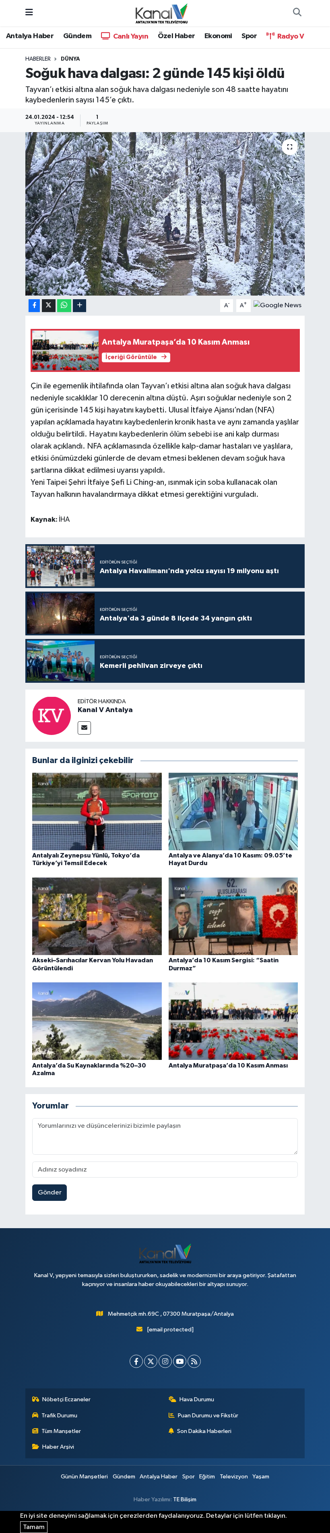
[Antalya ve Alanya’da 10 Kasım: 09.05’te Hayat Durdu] (233, 811)
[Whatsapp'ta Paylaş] (64, 305)
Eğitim (207, 1477)
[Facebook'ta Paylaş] (34, 305)
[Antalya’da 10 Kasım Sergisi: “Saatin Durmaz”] (233, 916)
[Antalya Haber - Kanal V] (161, 12)
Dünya (70, 59)
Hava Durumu (196, 1399)
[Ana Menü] (29, 13)
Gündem (77, 36)
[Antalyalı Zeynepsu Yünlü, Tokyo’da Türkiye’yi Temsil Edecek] (97, 811)
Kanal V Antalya (105, 710)
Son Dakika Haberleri (204, 1431)
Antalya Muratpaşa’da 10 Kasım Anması (228, 1065)
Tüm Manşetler (61, 1431)
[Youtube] (179, 1361)
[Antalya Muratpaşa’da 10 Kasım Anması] (233, 1021)
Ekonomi (218, 36)
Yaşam (260, 1477)
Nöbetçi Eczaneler (66, 1399)
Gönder (50, 1192)
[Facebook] (136, 1361)
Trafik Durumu (59, 1416)
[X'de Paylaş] (49, 305)
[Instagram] (165, 1361)
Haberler (38, 59)
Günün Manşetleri (84, 1477)
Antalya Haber (30, 36)
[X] (150, 1361)
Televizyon (234, 1477)
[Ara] (297, 13)
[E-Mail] (84, 728)
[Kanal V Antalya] (51, 715)
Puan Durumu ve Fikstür (208, 1416)
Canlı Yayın (129, 36)
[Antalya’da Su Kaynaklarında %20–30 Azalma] (97, 1021)
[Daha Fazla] (79, 305)
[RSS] (194, 1361)
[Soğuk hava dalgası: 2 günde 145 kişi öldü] (165, 214)
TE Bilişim (184, 1499)
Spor (249, 36)
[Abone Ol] (277, 305)
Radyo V (290, 36)
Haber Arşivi (58, 1447)
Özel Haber (176, 36)
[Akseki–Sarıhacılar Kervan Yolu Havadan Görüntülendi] (97, 916)
